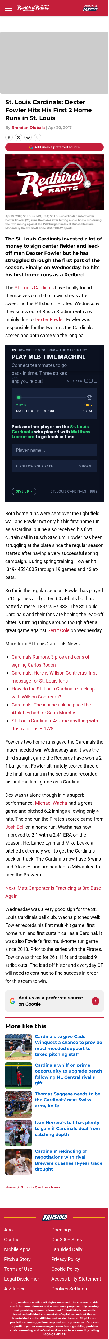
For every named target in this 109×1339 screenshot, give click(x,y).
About (10, 1229)
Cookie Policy (65, 1269)
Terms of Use (18, 1269)
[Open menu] (8, 8)
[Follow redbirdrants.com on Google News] (95, 1001)
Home (10, 1187)
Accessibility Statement (76, 1279)
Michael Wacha (51, 803)
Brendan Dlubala (28, 127)
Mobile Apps (17, 1249)
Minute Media (30, 1302)
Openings (61, 1229)
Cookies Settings (69, 1288)
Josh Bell (14, 827)
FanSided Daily (67, 1249)
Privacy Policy (65, 1259)
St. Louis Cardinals (34, 287)
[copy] (37, 137)
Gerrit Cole (58, 630)
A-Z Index (14, 1288)
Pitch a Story (17, 1259)
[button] (54, 466)
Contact (12, 1239)
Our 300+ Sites (66, 1239)
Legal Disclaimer (21, 1279)
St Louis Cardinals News (40, 1187)
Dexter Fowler (49, 319)
